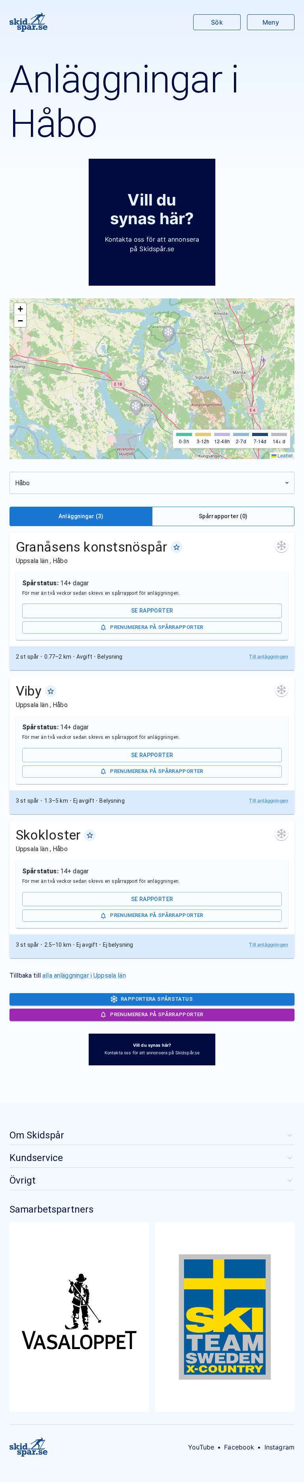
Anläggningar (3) (81, 516)
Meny (270, 22)
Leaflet (284, 455)
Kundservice (36, 1157)
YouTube (201, 1447)
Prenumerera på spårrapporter (156, 627)
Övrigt (23, 1180)
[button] (168, 334)
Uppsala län (33, 561)
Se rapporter (152, 610)
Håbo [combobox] (22, 483)
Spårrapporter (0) (223, 516)
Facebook (239, 1447)
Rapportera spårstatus (157, 999)
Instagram (279, 1447)
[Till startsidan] (29, 22)
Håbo (60, 561)
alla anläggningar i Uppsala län (84, 975)
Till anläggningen (268, 656)
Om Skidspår (37, 1135)
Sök (216, 22)
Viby (29, 691)
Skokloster (48, 835)
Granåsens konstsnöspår (91, 547)
